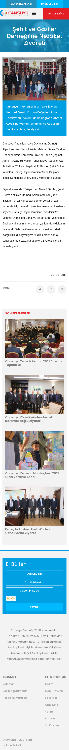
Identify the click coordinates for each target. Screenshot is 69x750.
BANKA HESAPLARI (21, 4)
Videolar (8, 684)
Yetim (49, 712)
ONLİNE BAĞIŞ (56, 13)
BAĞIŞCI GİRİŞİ (49, 4)
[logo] (14, 12)
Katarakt (51, 698)
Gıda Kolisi (52, 705)
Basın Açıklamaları (15, 691)
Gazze (49, 684)
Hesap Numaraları (15, 698)
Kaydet (34, 607)
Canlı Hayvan (54, 691)
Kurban (50, 718)
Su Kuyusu (52, 725)
